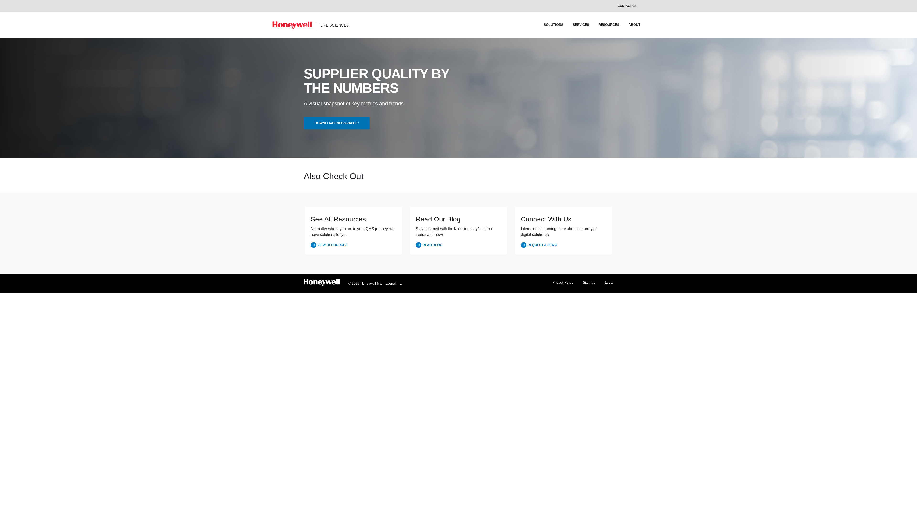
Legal (609, 282)
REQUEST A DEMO (542, 245)
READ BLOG (432, 245)
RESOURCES (608, 25)
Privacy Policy (563, 282)
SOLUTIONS (553, 25)
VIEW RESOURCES (332, 245)
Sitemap (589, 282)
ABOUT (634, 25)
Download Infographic (337, 123)
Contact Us (627, 6)
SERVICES (581, 25)
